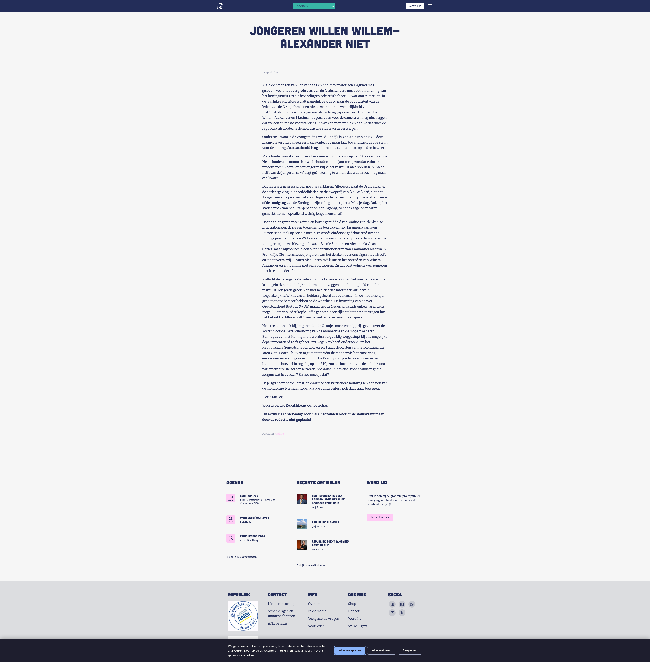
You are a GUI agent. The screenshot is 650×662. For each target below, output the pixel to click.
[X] (402, 612)
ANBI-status (277, 623)
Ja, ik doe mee (380, 517)
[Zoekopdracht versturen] (333, 6)
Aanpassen (410, 650)
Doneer (354, 611)
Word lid (354, 619)
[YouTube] (392, 612)
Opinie (279, 433)
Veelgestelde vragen (323, 619)
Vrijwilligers (357, 626)
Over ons (315, 604)
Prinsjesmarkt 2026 (254, 517)
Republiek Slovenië (325, 522)
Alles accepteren (350, 650)
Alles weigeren (381, 650)
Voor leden (316, 626)
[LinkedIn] (402, 604)
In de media (317, 611)
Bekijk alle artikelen (309, 565)
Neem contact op (281, 604)
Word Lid (415, 6)
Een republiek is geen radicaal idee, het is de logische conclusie (328, 499)
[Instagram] (411, 604)
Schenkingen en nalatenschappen (281, 613)
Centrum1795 (249, 495)
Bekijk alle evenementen (241, 557)
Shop (352, 604)
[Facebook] (392, 604)
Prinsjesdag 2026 (252, 536)
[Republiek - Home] (219, 6)
